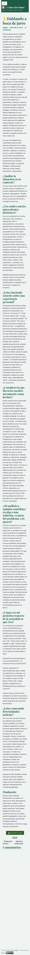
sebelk (5, 27)
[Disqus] (15, 872)
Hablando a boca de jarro (14, 21)
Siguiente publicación (19, 842)
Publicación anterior (7, 842)
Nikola (3, 953)
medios (15, 837)
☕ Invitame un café (15, 833)
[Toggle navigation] (4, 3)
